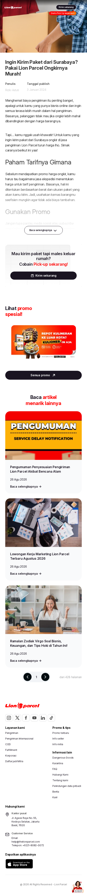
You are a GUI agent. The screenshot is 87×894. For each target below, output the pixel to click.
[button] (19, 863)
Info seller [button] (58, 738)
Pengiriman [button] (11, 732)
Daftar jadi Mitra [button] (14, 761)
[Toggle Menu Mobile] (81, 7)
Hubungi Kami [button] (60, 774)
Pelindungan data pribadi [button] (66, 785)
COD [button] (8, 744)
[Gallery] (43, 346)
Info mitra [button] (57, 744)
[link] (13, 7)
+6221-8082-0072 (33, 845)
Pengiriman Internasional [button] (19, 738)
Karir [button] (54, 797)
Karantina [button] (57, 763)
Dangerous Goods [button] (63, 757)
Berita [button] (55, 791)
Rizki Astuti (12, 90)
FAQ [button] (54, 768)
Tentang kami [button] (60, 780)
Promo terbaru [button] (60, 732)
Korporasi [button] (10, 755)
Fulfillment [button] (11, 749)
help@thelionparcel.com (26, 841)
